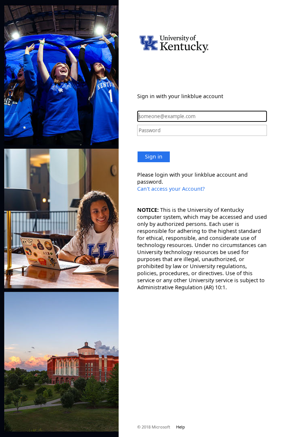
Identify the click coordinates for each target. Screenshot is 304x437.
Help (180, 427)
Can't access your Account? (171, 188)
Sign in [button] (153, 156)
